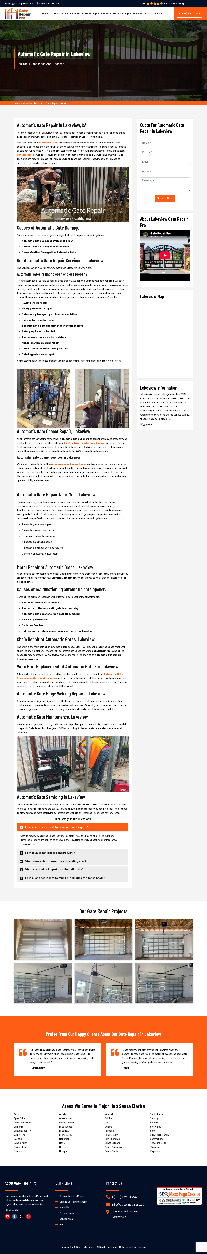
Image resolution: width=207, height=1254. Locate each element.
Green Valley (65, 1118)
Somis (153, 1130)
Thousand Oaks (158, 1143)
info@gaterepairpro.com (21, 3)
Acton (17, 1114)
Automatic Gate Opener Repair (68, 464)
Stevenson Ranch (159, 1135)
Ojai (106, 1122)
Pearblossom (111, 1135)
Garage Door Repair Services (93, 13)
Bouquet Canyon (22, 1122)
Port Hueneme (112, 1139)
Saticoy (154, 1118)
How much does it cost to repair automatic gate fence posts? (65, 878)
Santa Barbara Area (115, 1147)
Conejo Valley (20, 1143)
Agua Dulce (19, 1118)
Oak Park (109, 1118)
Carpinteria (19, 1135)
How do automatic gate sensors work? (50, 852)
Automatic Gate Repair (72, 1196)
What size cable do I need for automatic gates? (55, 861)
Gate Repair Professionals (132, 1247)
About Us (64, 1207)
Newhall (109, 1114)
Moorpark (64, 1151)
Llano (62, 1143)
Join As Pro (158, 13)
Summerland (156, 1139)
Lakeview (27, 103)
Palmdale (109, 1130)
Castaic (18, 1139)
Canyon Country (22, 1130)
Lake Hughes (65, 1126)
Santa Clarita (112, 1151)
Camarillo (18, 1126)
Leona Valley (65, 1135)
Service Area (66, 1219)
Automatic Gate (47, 142)
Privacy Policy (67, 1213)
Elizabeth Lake (21, 1147)
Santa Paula (156, 1114)
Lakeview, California (49, 3)
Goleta (62, 1114)
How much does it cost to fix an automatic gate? (56, 827)
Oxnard (108, 1126)
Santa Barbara (112, 1143)
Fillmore (18, 1151)
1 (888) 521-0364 (189, 13)
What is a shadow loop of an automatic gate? (54, 869)
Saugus (154, 1122)
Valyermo (155, 1151)
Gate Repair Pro (26, 155)
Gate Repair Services (63, 13)
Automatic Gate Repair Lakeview (51, 103)
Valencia (154, 1147)
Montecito (64, 1147)
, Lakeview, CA (119, 1216)
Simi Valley (155, 1126)
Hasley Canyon (67, 1122)
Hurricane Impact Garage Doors (131, 13)
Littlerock (64, 1139)
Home (45, 13)
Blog (62, 1224)
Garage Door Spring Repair (73, 1202)
